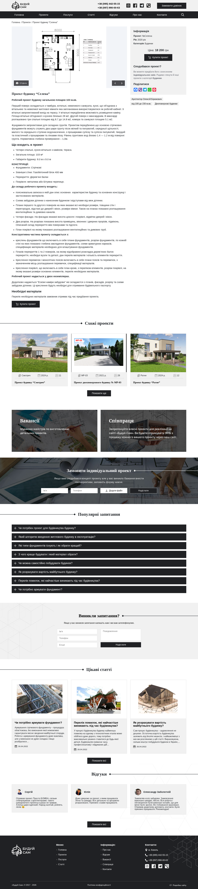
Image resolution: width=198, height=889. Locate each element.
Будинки (149, 44)
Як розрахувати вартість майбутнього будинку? (149, 724)
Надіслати (143, 490)
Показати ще (99, 393)
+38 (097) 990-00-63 (109, 7)
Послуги (68, 14)
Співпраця (108, 864)
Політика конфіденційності (99, 885)
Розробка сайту (179, 885)
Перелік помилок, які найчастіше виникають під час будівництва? (96, 724)
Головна (19, 14)
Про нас (137, 14)
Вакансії (107, 860)
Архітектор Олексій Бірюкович (147, 99)
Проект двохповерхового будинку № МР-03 (97, 382)
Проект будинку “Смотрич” (30, 382)
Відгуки (114, 14)
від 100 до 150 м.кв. (141, 104)
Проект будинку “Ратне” (146, 382)
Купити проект (28, 304)
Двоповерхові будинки (166, 104)
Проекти (43, 14)
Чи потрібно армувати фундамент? (38, 722)
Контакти (162, 14)
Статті (91, 14)
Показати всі (99, 760)
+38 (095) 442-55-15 (109, 3)
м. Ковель (153, 850)
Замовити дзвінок (172, 5)
